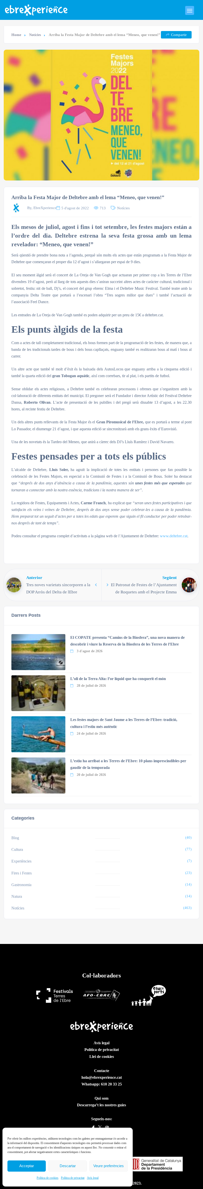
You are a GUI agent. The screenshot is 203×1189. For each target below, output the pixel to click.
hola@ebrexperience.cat (101, 1077)
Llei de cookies (101, 1056)
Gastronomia (21, 885)
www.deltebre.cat (173, 536)
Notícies (35, 35)
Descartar (68, 1166)
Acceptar (26, 1166)
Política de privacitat (72, 1178)
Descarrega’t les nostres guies (101, 1105)
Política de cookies (47, 1178)
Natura (16, 896)
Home (16, 35)
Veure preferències (108, 1166)
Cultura (17, 849)
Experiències (21, 861)
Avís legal (93, 1178)
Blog (15, 838)
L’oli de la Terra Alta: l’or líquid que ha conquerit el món (118, 679)
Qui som (101, 1098)
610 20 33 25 (111, 1084)
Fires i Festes (21, 873)
